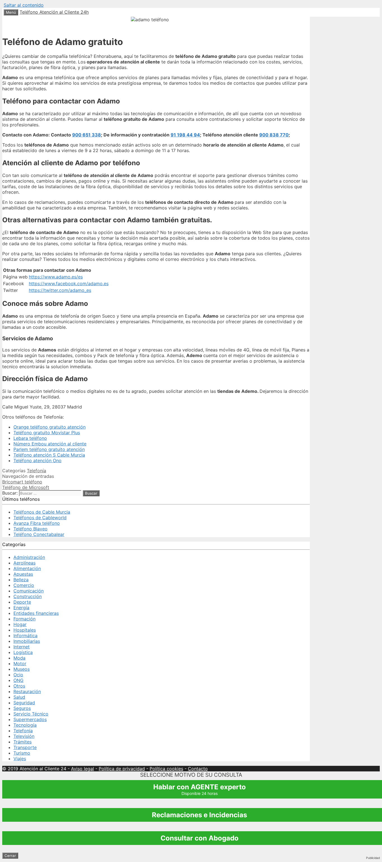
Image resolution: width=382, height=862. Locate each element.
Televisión (23, 736)
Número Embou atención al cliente (49, 444)
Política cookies (166, 768)
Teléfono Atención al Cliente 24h (54, 12)
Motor (19, 663)
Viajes (19, 758)
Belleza (21, 579)
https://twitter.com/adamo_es (60, 290)
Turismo (21, 753)
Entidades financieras (36, 613)
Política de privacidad (122, 768)
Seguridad (24, 702)
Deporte (22, 602)
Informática (25, 635)
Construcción (27, 596)
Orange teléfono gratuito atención (49, 427)
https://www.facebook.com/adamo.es (69, 283)
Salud (19, 697)
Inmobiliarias (26, 641)
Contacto (198, 768)
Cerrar (10, 855)
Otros (19, 686)
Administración (29, 557)
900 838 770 (274, 135)
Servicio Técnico (30, 714)
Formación (24, 619)
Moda (19, 658)
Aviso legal (82, 768)
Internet (21, 647)
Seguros (22, 708)
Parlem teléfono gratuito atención (49, 449)
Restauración (27, 691)
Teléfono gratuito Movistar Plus (46, 432)
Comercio (23, 585)
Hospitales (24, 630)
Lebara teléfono (30, 438)
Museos (21, 669)
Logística (23, 652)
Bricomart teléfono (22, 482)
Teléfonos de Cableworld (40, 517)
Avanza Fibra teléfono (36, 523)
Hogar (20, 624)
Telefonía (36, 470)
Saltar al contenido (24, 5)
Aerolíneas (24, 563)
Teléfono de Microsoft (25, 487)
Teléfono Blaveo (30, 529)
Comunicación (28, 591)
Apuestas (23, 574)
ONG (18, 680)
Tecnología (25, 725)
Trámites (22, 742)
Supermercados (30, 719)
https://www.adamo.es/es (56, 277)
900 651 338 (86, 135)
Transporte (25, 747)
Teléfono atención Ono (37, 460)
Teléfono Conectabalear (38, 534)
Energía (21, 607)
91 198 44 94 (185, 135)
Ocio (18, 674)
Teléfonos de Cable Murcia (41, 512)
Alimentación (27, 568)
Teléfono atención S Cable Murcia (49, 455)
